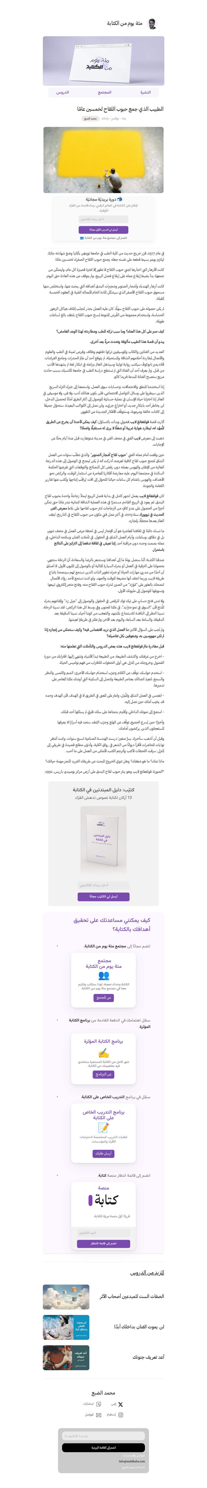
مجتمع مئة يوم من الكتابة (105, 946)
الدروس (62, 92)
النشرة (145, 92)
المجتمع (104, 92)
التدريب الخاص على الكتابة (103, 1097)
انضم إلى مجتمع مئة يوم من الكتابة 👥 (103, 238)
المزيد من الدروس (147, 1273)
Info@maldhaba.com (132, 1461)
